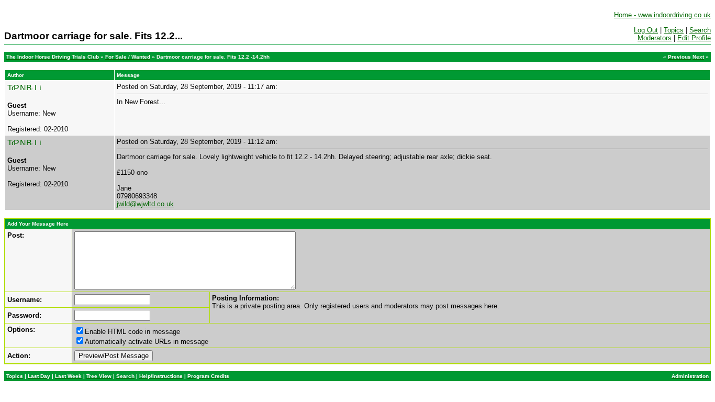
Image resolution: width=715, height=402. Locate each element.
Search (700, 30)
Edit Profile (694, 38)
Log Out (646, 30)
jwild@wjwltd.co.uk (145, 204)
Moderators (655, 38)
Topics (674, 30)
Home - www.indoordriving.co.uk (662, 15)
